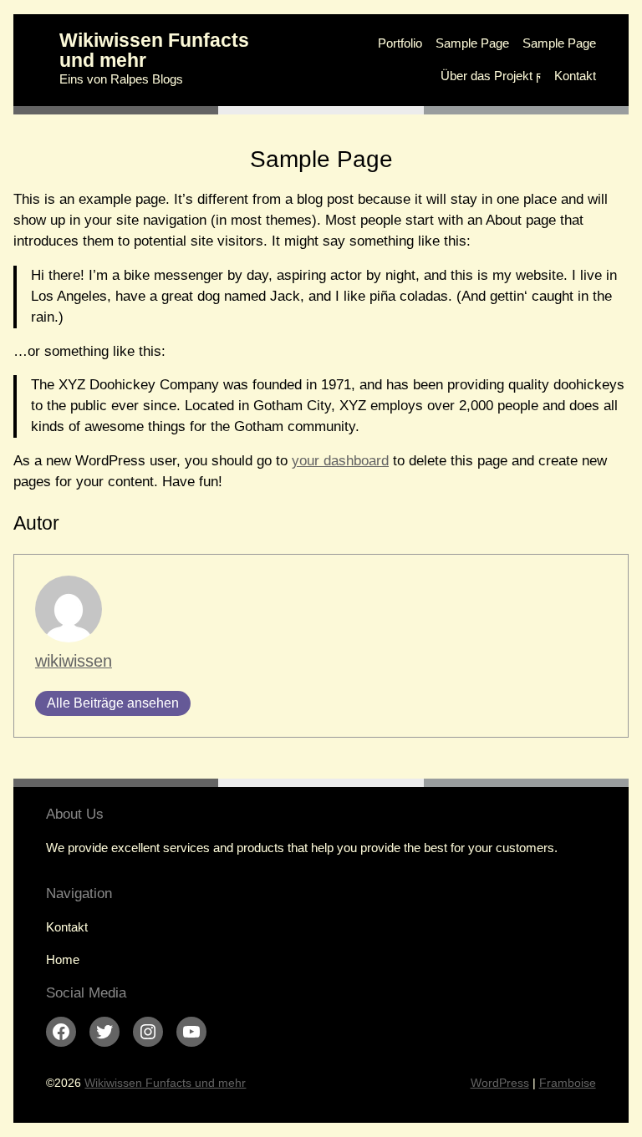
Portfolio (400, 43)
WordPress (500, 1082)
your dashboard (340, 461)
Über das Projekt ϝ (491, 76)
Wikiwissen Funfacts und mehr (154, 49)
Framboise (567, 1082)
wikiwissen (73, 661)
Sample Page (472, 43)
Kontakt (575, 76)
